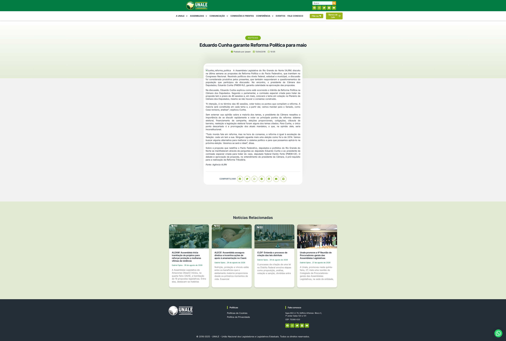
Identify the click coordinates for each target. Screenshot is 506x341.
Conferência (263, 16)
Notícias (253, 38)
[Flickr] (329, 8)
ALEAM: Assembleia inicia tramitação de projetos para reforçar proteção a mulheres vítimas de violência (186, 256)
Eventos (280, 16)
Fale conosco (294, 307)
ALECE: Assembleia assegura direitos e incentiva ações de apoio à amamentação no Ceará (230, 255)
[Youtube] (334, 8)
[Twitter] (324, 8)
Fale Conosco (295, 16)
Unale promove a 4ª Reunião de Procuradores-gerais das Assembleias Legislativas (316, 255)
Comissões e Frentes (242, 16)
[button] (240, 179)
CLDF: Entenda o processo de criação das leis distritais (272, 254)
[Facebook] (314, 8)
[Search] (334, 3)
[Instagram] (319, 8)
